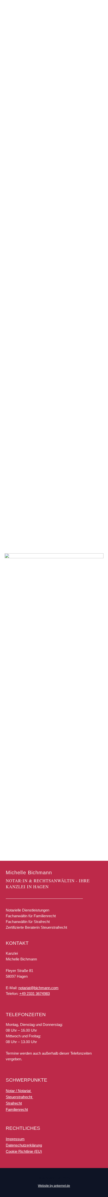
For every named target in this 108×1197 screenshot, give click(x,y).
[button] (54, 1178)
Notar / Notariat (19, 1091)
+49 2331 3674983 (34, 993)
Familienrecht (17, 1109)
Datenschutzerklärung (24, 1145)
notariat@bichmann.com (38, 988)
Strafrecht (14, 1103)
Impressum (15, 1139)
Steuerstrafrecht (19, 1097)
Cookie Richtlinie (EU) (24, 1151)
